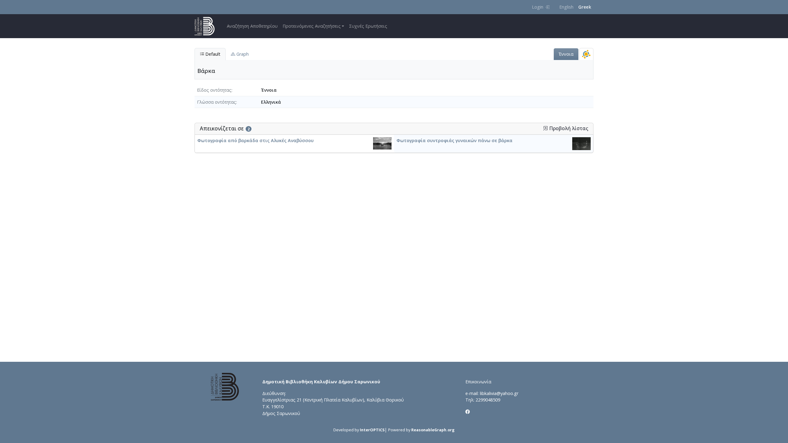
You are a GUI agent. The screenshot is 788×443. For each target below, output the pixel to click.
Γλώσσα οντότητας (216, 102)
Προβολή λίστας (568, 128)
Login (537, 7)
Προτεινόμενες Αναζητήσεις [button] (312, 26)
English (566, 7)
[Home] (207, 26)
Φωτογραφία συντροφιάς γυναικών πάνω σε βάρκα (454, 140)
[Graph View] (586, 54)
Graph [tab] (242, 54)
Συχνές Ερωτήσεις (368, 26)
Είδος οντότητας (214, 90)
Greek (584, 7)
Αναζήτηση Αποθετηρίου (252, 26)
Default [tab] (212, 54)
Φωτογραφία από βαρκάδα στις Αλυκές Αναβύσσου (255, 140)
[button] (545, 128)
